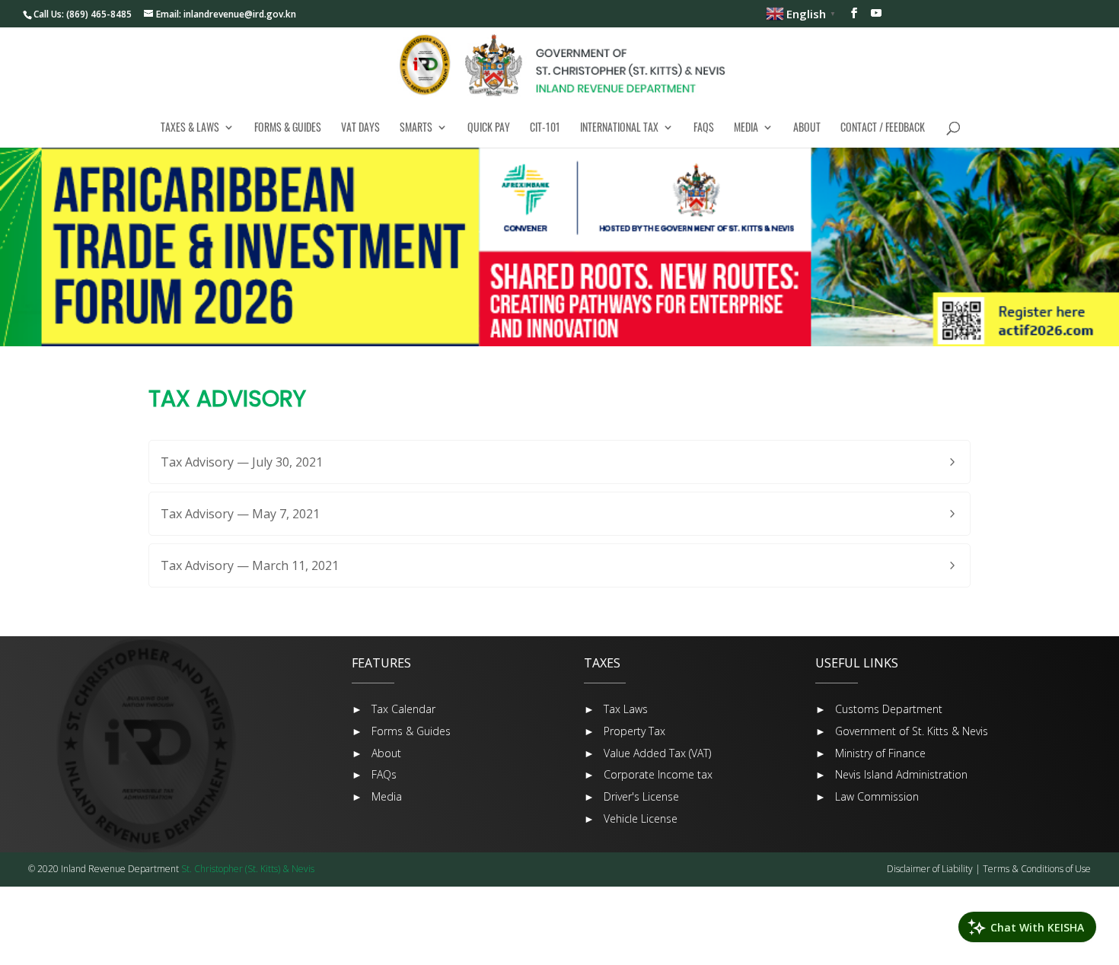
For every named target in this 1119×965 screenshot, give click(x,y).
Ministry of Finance (880, 753)
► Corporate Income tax (648, 774)
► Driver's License (631, 796)
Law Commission (877, 796)
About (807, 127)
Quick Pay (488, 127)
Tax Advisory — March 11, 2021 (250, 565)
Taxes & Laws (190, 127)
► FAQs (374, 774)
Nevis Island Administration (901, 774)
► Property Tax (624, 731)
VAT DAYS (360, 127)
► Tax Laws (616, 709)
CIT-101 (545, 127)
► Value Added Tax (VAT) (647, 753)
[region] (559, 246)
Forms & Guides (287, 127)
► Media (377, 796)
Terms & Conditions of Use (1037, 868)
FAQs (703, 127)
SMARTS (416, 127)
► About (376, 753)
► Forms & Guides (401, 731)
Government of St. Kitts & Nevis (911, 731)
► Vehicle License (630, 818)
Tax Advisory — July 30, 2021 (242, 462)
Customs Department (888, 709)
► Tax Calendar (393, 709)
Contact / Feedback (882, 127)
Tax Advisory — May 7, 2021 (240, 513)
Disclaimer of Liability (930, 868)
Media (746, 127)
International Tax (619, 127)
